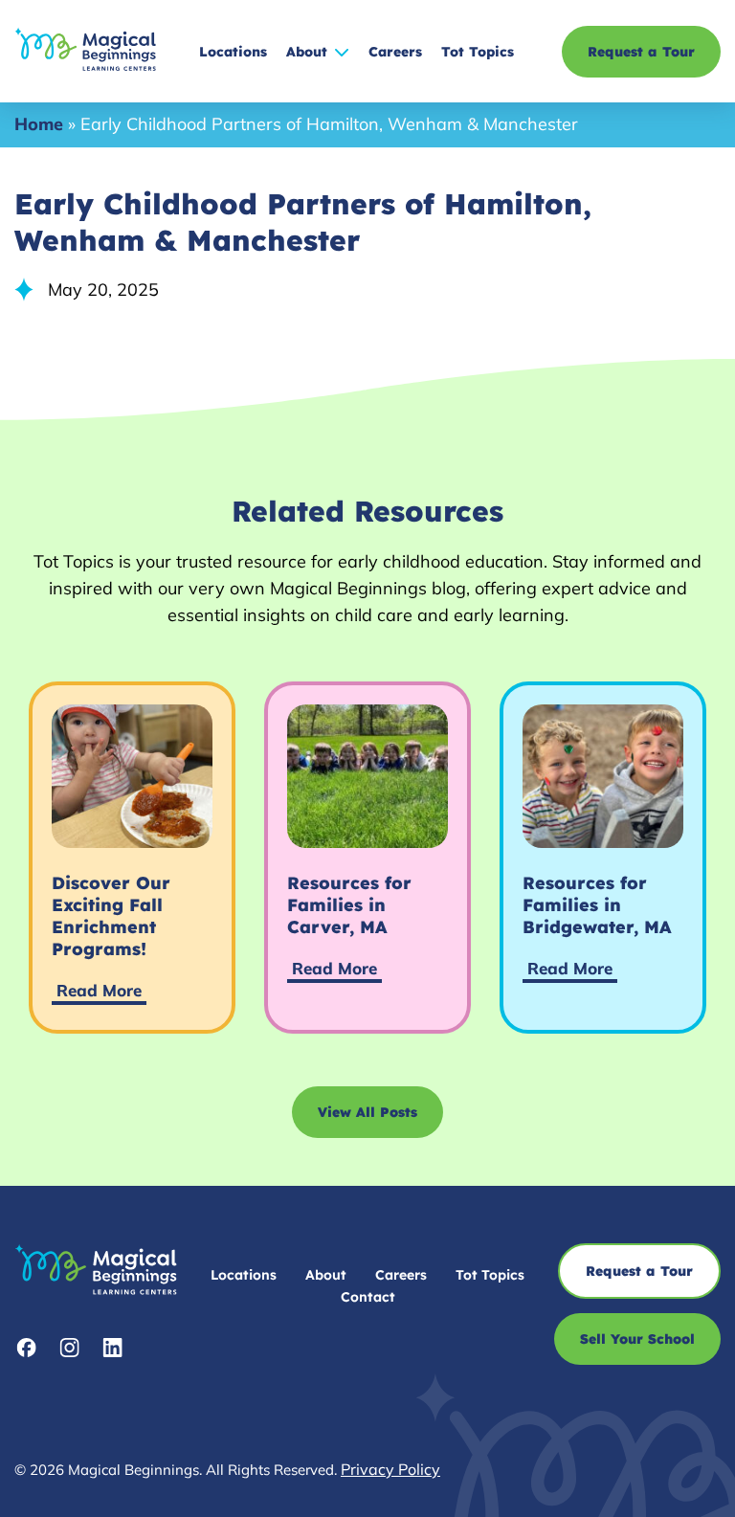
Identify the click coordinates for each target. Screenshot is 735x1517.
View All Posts (367, 1112)
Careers (395, 51)
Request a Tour (641, 51)
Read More (99, 990)
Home (38, 124)
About (306, 51)
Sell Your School (637, 1339)
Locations (233, 51)
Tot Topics (477, 51)
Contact (368, 1296)
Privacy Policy (390, 1469)
